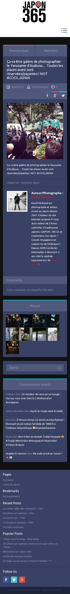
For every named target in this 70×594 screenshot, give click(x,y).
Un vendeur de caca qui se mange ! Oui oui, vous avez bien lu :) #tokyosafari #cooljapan (33, 398)
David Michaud (40, 87)
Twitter (63, 95)
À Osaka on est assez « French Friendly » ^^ (27, 560)
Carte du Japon (11, 484)
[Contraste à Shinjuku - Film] (52, 316)
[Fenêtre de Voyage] (52, 329)
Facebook (47, 95)
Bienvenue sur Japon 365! (17, 551)
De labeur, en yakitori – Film (18, 513)
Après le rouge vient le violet (46, 411)
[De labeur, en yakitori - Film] (25, 316)
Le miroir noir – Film (14, 517)
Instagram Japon (30, 182)
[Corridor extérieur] (12, 329)
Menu (64, 30)
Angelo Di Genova (16, 453)
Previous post (18, 50)
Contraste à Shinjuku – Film (18, 522)
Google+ (55, 95)
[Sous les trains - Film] (12, 343)
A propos (8, 479)
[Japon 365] (35, 6)
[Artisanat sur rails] (25, 329)
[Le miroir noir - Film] (39, 316)
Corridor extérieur (13, 527)
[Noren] (39, 329)
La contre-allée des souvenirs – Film (23, 508)
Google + (22, 580)
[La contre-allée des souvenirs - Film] (12, 316)
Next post (51, 50)
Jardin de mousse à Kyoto (17, 556)
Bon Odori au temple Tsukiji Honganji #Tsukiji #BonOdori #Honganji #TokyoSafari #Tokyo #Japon (33, 440)
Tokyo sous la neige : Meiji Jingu (21, 539)
